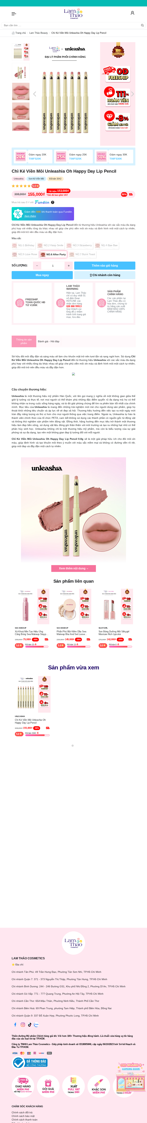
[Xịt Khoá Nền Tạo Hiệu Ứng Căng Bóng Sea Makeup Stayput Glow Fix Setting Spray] (31, 606)
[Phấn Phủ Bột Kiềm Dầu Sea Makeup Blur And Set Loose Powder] (73, 606)
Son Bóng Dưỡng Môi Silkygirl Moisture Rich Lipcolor (114, 633)
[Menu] (14, 13)
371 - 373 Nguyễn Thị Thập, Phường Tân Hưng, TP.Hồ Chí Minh (70, 979)
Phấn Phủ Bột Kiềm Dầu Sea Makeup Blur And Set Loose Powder (71, 633)
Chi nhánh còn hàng (106, 275)
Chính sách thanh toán (24, 1119)
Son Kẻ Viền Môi (36, 178)
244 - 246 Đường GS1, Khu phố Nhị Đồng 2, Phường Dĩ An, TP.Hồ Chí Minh (82, 986)
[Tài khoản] (132, 13)
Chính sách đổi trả (22, 1112)
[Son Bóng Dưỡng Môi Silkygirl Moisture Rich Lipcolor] (115, 606)
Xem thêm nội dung (72, 568)
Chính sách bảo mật (23, 1116)
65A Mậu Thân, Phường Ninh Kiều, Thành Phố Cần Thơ (67, 1000)
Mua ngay (42, 275)
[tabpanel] (83, 94)
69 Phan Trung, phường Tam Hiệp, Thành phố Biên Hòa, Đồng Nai (74, 1008)
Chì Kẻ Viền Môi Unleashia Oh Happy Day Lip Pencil (30, 721)
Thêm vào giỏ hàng (105, 265)
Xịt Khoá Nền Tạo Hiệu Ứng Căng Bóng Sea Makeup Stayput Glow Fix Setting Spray (31, 633)
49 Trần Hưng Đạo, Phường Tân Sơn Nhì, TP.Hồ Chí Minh (68, 971)
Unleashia (18, 178)
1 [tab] (73, 746)
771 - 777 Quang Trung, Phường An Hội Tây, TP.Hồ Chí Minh (68, 993)
